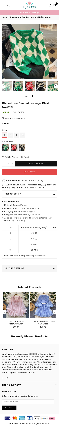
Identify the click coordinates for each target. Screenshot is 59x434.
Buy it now (29, 171)
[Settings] (49, 5)
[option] (29, 12)
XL (23, 135)
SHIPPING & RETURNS (14, 268)
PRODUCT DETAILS (13, 194)
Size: (4, 130)
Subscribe (9, 408)
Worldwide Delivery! (29, 12)
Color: (8, 142)
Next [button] (55, 51)
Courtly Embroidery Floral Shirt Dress (43, 322)
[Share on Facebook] (32, 96)
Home (4, 17)
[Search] (8, 5)
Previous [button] (4, 51)
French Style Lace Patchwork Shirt (16, 322)
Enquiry (26, 157)
